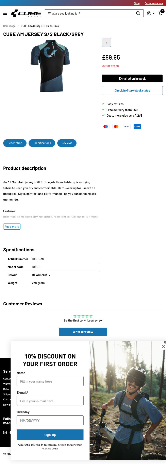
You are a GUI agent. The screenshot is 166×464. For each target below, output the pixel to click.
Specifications (42, 143)
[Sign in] (151, 13)
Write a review (83, 331)
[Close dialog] (156, 346)
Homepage (9, 25)
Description (14, 143)
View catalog (5, 13)
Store (136, 3)
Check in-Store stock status (132, 90)
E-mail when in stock (132, 78)
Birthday (16, 412)
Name (14, 373)
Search (138, 13)
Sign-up (43, 435)
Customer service (154, 3)
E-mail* (16, 392)
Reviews (67, 143)
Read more (11, 226)
